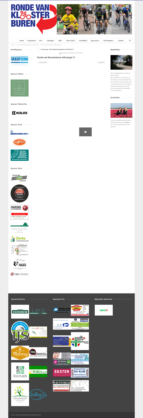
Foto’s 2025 (70, 41)
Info (40, 41)
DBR (59, 41)
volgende (101, 62)
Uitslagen (50, 41)
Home (22, 41)
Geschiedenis (108, 41)
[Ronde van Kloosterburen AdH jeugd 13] (43, 70)
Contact (121, 41)
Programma (31, 41)
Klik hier (127, 122)
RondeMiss (83, 41)
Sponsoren (95, 41)
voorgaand (42, 62)
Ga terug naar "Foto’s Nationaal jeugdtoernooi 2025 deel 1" (57, 49)
